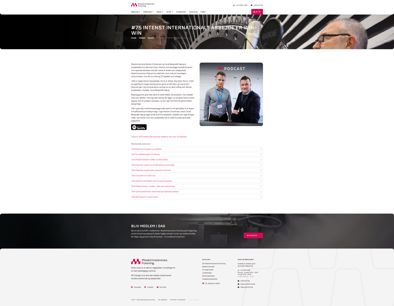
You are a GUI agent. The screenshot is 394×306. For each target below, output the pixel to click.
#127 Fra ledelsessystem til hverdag (146, 154)
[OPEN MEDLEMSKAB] (153, 11)
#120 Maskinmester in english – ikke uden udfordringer (153, 186)
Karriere (151, 38)
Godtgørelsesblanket (209, 279)
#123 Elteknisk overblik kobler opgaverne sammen (151, 170)
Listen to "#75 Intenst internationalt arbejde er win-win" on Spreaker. (159, 136)
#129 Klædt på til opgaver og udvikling (147, 149)
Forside (133, 38)
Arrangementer (208, 270)
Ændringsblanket (208, 276)
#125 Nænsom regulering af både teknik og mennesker (153, 165)
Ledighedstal (207, 273)
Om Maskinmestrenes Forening (213, 263)
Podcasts (142, 38)
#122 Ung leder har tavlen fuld (143, 175)
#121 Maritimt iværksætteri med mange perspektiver (152, 181)
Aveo (196, 300)
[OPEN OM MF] (172, 11)
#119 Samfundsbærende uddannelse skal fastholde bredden (155, 191)
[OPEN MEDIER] (162, 11)
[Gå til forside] (142, 5)
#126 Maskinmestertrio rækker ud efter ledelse (150, 159)
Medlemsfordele (208, 266)
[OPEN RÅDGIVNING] (139, 11)
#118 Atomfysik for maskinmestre (145, 197)
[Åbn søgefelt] (247, 12)
